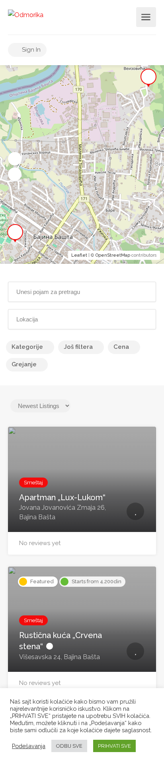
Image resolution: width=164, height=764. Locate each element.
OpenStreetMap (113, 255)
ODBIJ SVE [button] (69, 746)
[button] (14, 159)
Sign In (30, 49)
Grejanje (24, 364)
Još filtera (78, 346)
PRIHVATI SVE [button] (114, 746)
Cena (121, 346)
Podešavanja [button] (28, 746)
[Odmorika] (25, 14)
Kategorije (27, 346)
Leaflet (79, 255)
